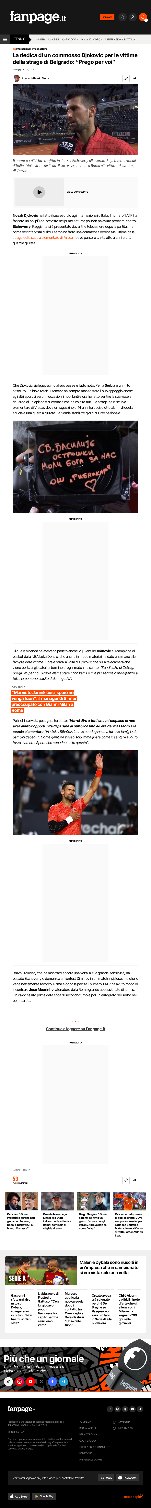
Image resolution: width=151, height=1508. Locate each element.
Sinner (40, 39)
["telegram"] (63, 1381)
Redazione (85, 1453)
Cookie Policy (87, 1440)
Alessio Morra (40, 78)
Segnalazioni (87, 1428)
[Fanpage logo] (33, 17)
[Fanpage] (21, 1409)
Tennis (19, 39)
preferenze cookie (90, 1459)
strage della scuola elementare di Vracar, (44, 237)
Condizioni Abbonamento (94, 1446)
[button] (134, 78)
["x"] (41, 1381)
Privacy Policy (88, 1434)
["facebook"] (52, 1381)
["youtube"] (30, 1381)
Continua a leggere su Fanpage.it (75, 1028)
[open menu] (5, 39)
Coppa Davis (70, 39)
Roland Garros (91, 39)
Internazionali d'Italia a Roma (32, 49)
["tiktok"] (8, 1381)
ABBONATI (107, 17)
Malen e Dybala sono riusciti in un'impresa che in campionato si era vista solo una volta (109, 1267)
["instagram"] (19, 1381)
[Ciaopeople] (133, 1497)
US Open (53, 39)
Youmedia (85, 1421)
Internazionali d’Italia (120, 39)
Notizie (16, 1170)
